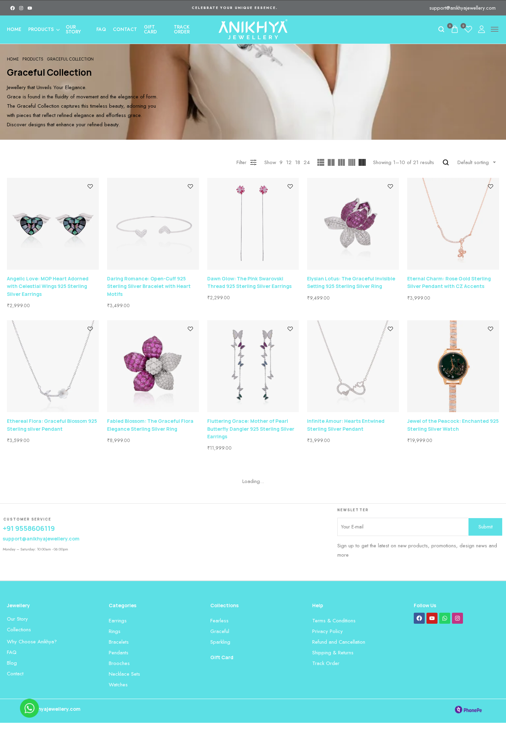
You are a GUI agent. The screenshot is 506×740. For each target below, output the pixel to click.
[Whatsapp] (444, 618)
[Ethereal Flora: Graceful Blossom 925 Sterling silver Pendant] (53, 366)
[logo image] (253, 28)
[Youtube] (30, 8)
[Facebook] (12, 8)
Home (14, 29)
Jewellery (18, 605)
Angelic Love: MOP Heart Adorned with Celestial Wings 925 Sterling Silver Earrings (47, 286)
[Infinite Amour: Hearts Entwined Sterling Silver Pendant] (353, 366)
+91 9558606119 (29, 528)
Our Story (73, 29)
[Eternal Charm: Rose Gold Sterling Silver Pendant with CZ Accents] (453, 224)
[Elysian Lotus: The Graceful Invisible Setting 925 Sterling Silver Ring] (353, 224)
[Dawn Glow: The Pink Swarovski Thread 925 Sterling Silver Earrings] (253, 223)
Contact (125, 29)
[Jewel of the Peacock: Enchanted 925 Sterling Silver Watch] (453, 366)
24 (307, 162)
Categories (122, 605)
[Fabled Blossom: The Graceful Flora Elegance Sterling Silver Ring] (153, 366)
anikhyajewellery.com (54, 709)
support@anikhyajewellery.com (462, 8)
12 (289, 162)
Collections (224, 605)
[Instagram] (21, 8)
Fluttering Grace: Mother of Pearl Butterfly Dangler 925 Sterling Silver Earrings (250, 429)
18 (297, 162)
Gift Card (150, 29)
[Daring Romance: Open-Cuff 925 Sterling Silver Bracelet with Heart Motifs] (153, 224)
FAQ (101, 29)
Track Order (182, 29)
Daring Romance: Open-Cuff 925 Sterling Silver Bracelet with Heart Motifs (149, 286)
